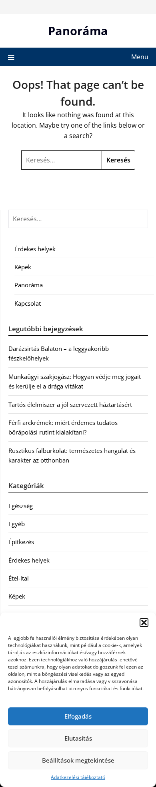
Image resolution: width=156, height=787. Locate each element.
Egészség (20, 506)
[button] (144, 623)
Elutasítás (78, 738)
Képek (22, 267)
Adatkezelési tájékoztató (78, 777)
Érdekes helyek (35, 249)
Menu (139, 56)
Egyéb (16, 524)
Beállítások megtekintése (78, 760)
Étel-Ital (18, 578)
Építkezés (21, 542)
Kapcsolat (27, 303)
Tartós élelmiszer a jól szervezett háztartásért (70, 405)
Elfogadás (78, 716)
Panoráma (78, 30)
